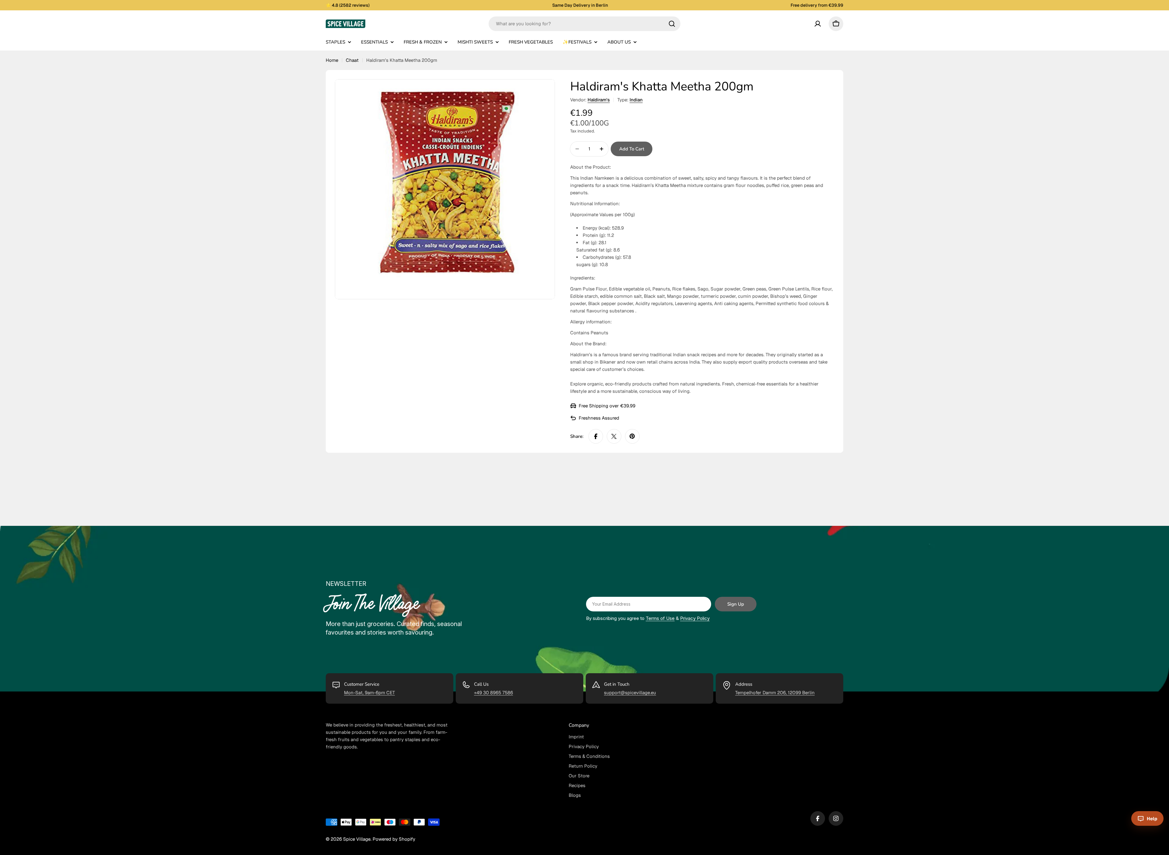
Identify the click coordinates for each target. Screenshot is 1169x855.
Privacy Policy (695, 618)
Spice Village (356, 839)
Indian (636, 100)
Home (332, 60)
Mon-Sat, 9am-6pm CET (369, 692)
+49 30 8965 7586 (493, 692)
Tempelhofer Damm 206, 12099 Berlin (775, 692)
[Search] (672, 23)
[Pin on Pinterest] (632, 436)
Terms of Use (660, 618)
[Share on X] (614, 436)
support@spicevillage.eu (630, 692)
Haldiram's (599, 100)
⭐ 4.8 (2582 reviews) (348, 5)
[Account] (817, 23)
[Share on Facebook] (595, 436)
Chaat (352, 60)
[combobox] (584, 23)
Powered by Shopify (394, 839)
